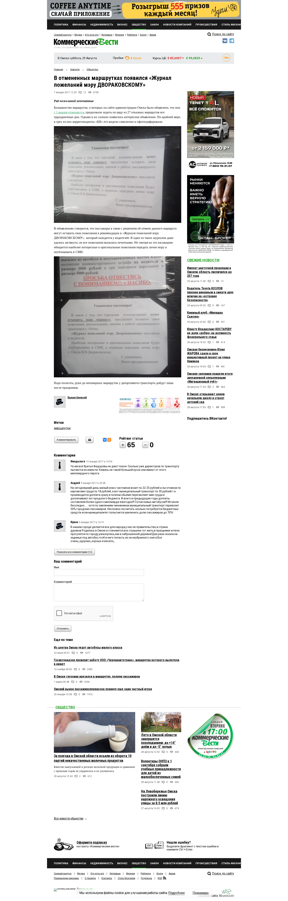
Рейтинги (132, 34)
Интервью (106, 34)
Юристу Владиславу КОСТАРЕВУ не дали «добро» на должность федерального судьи (209, 333)
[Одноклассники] (109, 440)
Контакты (106, 878)
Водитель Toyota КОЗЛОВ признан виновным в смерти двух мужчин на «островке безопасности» (210, 294)
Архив (152, 34)
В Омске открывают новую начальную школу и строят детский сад (206, 398)
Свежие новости (203, 260)
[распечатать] (89, 442)
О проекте (90, 878)
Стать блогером (126, 878)
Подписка (146, 878)
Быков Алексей (77, 397)
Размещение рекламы (66, 878)
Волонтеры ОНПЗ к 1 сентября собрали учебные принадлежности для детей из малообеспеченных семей (161, 769)
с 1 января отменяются (69, 112)
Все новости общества (68, 818)
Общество (65, 707)
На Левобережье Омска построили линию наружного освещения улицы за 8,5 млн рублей (159, 797)
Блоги (143, 34)
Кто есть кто (92, 34)
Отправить (63, 628)
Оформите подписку (92, 842)
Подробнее (176, 893)
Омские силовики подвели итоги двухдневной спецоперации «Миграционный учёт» (210, 377)
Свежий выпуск (63, 34)
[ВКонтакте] (105, 440)
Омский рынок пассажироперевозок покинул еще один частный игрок (103, 689)
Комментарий (63, 581)
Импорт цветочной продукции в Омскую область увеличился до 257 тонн (209, 272)
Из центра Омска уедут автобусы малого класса (88, 647)
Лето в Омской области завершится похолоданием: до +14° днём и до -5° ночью (159, 741)
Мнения (119, 34)
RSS (160, 878)
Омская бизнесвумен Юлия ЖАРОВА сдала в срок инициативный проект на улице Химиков (208, 355)
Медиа (78, 34)
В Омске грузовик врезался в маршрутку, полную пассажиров (97, 676)
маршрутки (62, 428)
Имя (56, 567)
